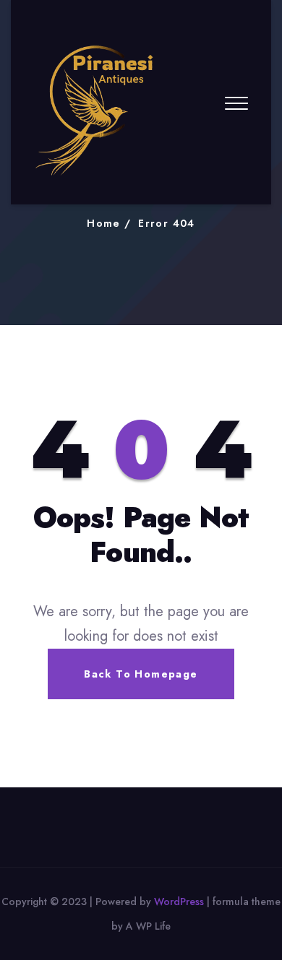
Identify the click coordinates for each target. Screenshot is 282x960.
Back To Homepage (140, 674)
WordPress (179, 901)
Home (104, 223)
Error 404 (166, 223)
